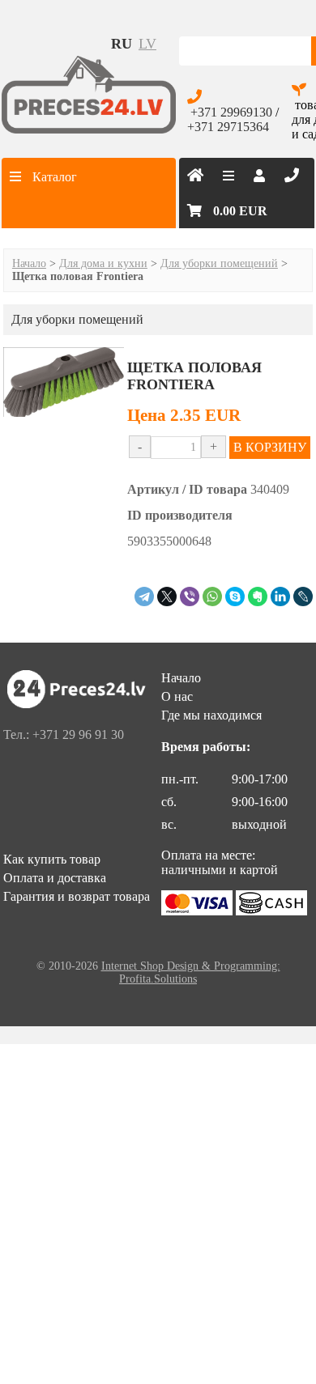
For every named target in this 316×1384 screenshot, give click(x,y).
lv (147, 44)
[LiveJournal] (303, 596)
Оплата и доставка (54, 878)
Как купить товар (51, 859)
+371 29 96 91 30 (78, 734)
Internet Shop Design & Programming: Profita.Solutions (190, 972)
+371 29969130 (231, 112)
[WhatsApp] (212, 596)
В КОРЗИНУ (269, 447)
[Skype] (235, 596)
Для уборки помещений (219, 263)
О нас (177, 696)
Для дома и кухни (103, 263)
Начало (29, 263)
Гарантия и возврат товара (76, 896)
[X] (167, 596)
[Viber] (189, 596)
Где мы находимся (211, 715)
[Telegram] (144, 596)
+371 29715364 (228, 127)
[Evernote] (257, 596)
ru (121, 44)
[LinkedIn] (280, 596)
